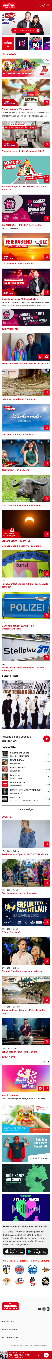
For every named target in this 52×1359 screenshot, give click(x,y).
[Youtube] (39, 1309)
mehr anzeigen (26, 809)
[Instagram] (48, 1309)
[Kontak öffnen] (39, 5)
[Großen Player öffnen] (39, 1355)
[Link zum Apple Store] (14, 1252)
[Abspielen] (46, 1355)
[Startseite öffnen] (9, 5)
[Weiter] (48, 1061)
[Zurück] (44, 1061)
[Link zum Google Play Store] (37, 1252)
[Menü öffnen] (48, 5)
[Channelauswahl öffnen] (43, 5)
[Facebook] (44, 1309)
